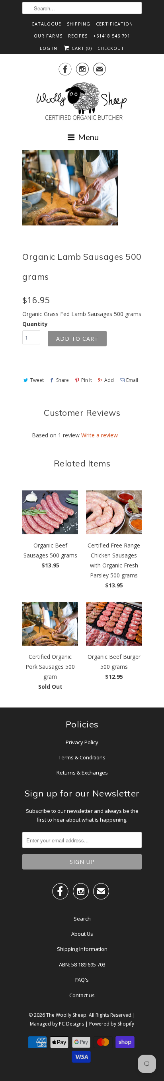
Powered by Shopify (111, 1023)
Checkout (111, 48)
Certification (114, 24)
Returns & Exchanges (82, 772)
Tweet (37, 380)
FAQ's (82, 979)
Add (109, 380)
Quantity (35, 324)
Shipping (78, 24)
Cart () (81, 48)
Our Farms (48, 36)
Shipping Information (82, 949)
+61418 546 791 (111, 36)
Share (62, 380)
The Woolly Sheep (66, 1015)
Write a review (99, 435)
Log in (48, 48)
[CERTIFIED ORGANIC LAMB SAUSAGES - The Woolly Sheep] (70, 187)
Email (132, 380)
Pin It (86, 380)
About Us (82, 933)
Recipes (78, 36)
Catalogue (46, 24)
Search (82, 918)
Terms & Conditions (82, 757)
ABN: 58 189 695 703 (82, 964)
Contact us (82, 995)
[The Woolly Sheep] (82, 102)
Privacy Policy (82, 742)
